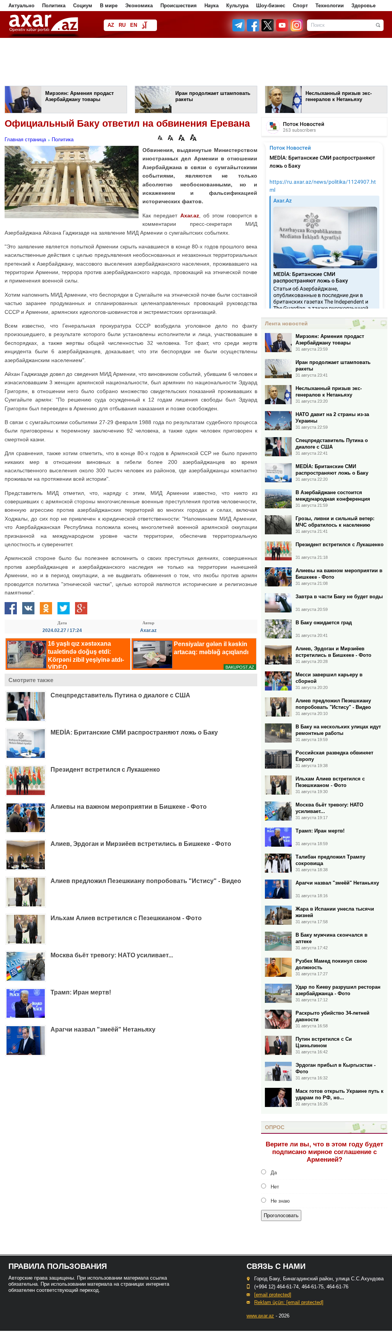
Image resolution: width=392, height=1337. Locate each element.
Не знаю (280, 1201)
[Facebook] (253, 30)
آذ (144, 26)
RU (122, 25)
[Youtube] (282, 30)
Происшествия (178, 5)
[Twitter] (268, 30)
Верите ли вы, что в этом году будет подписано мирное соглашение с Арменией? (324, 1152)
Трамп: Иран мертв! (81, 992)
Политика (53, 5)
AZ (111, 25)
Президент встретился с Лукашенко (105, 769)
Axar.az (189, 215)
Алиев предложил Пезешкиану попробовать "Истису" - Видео (146, 881)
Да (274, 1172)
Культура (237, 5)
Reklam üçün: (288, 1302)
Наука (211, 5)
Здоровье (363, 5)
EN (133, 25)
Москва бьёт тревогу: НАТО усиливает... (112, 955)
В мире (109, 5)
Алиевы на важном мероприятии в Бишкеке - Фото (129, 806)
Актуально (21, 5)
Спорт (300, 5)
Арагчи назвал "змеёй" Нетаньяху (103, 1029)
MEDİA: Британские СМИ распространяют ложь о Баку (134, 732)
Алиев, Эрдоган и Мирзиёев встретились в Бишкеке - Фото (141, 844)
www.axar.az (260, 1316)
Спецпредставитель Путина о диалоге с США (120, 695)
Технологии (329, 5)
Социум (82, 5)
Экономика (139, 5)
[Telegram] (239, 30)
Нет (275, 1187)
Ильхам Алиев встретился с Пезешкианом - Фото (126, 918)
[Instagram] (296, 30)
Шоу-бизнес (270, 5)
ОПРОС (274, 1127)
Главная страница (25, 139)
